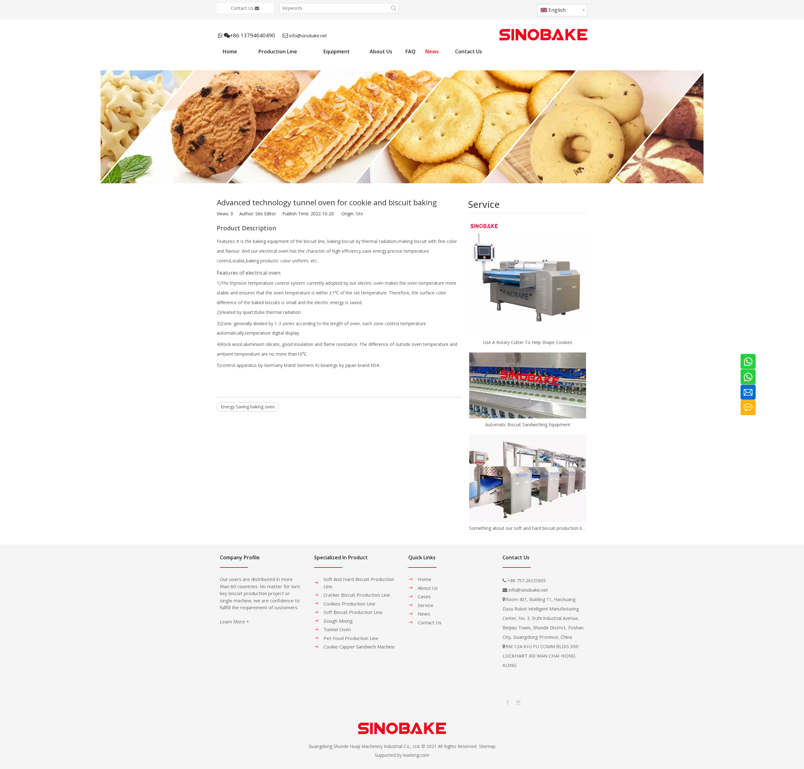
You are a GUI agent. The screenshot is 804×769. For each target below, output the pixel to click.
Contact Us (243, 8)
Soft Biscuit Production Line (353, 612)
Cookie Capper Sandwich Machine (359, 646)
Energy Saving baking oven (248, 407)
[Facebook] (507, 702)
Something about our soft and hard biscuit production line (527, 528)
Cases (424, 596)
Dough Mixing (338, 621)
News (424, 613)
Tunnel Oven (337, 629)
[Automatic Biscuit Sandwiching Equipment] (527, 385)
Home (424, 579)
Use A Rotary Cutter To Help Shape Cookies (527, 342)
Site (359, 214)
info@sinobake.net (308, 36)
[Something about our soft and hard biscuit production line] (527, 478)
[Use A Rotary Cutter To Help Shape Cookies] (527, 277)
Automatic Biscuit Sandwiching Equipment (527, 425)
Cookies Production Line (349, 603)
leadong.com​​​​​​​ (416, 755)
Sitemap (487, 746)
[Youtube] (517, 702)
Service (425, 605)
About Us (428, 588)
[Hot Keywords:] (394, 8)
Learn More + (234, 621)
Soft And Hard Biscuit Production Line (358, 582)
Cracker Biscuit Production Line (356, 595)
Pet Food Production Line (350, 638)
